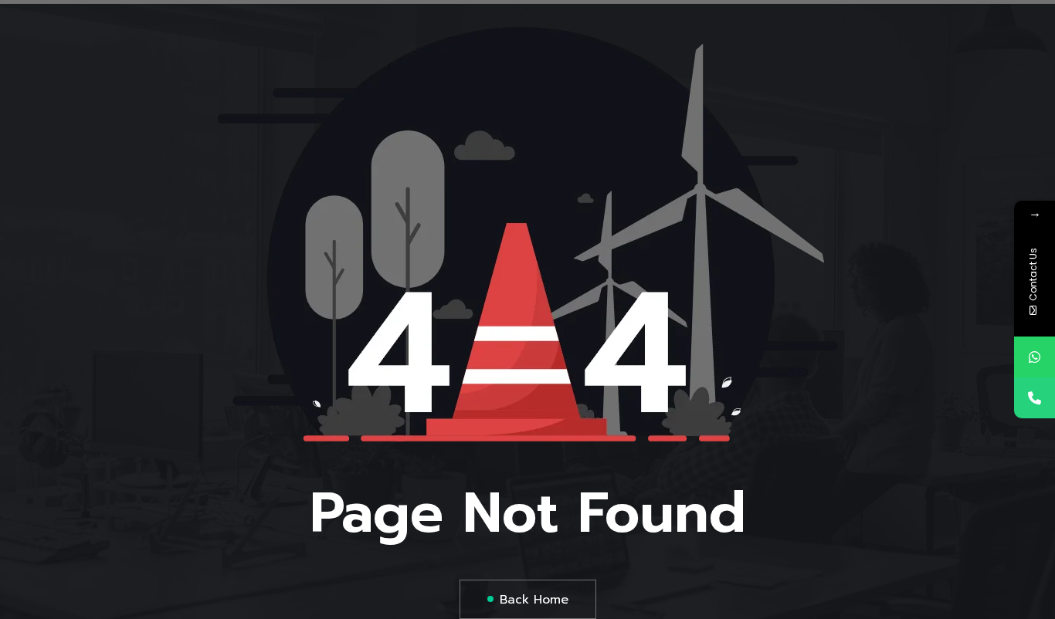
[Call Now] (1034, 397)
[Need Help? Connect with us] (1034, 357)
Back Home (534, 599)
